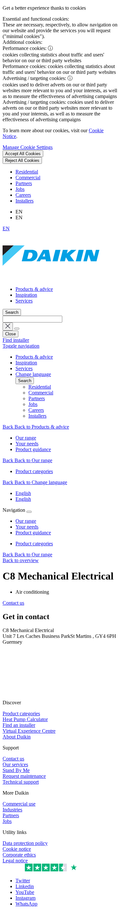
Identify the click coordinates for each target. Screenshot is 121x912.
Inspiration (26, 295)
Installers (24, 200)
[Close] (29, 512)
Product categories (34, 543)
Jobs (20, 189)
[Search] (16, 329)
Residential (26, 171)
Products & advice (34, 289)
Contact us (13, 603)
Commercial (27, 177)
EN (6, 228)
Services (24, 300)
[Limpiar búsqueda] (8, 326)
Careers (23, 195)
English (23, 493)
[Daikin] (51, 278)
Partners (23, 183)
